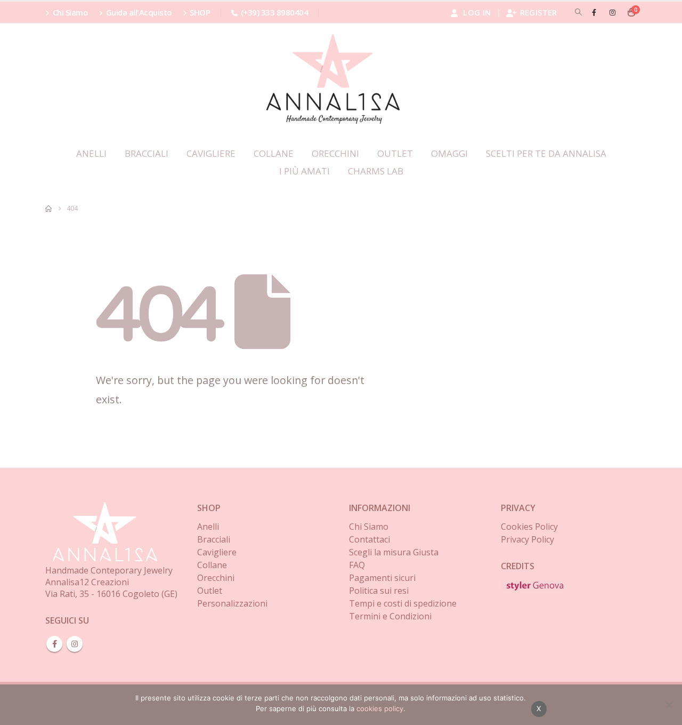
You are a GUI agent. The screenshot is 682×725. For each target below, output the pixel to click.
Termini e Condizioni (390, 616)
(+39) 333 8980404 (274, 12)
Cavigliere (211, 153)
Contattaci (369, 539)
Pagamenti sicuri (382, 578)
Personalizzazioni (232, 603)
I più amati (304, 171)
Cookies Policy (529, 526)
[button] (578, 12)
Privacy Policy (527, 539)
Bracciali (146, 153)
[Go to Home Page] (48, 208)
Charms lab (375, 171)
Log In (477, 12)
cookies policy (379, 708)
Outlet (395, 153)
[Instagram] (612, 12)
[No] (668, 704)
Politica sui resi (379, 590)
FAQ (357, 565)
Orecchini (335, 153)
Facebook (54, 644)
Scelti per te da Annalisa (546, 153)
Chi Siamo (70, 12)
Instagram (75, 644)
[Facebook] (594, 12)
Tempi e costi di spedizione (403, 603)
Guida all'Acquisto (139, 12)
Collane (274, 153)
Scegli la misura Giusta (394, 552)
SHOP (200, 12)
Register (538, 12)
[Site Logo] (333, 79)
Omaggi (449, 153)
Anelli (91, 153)
